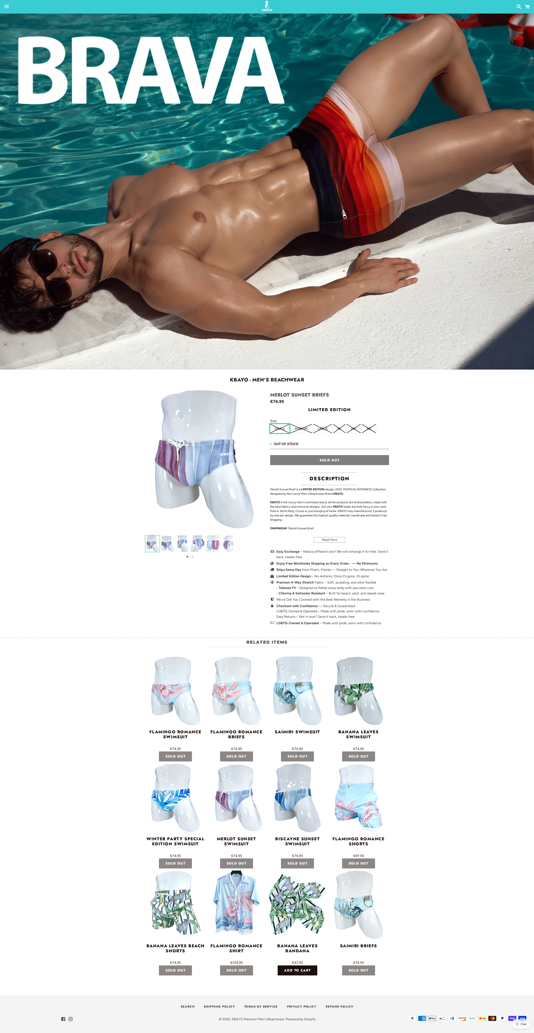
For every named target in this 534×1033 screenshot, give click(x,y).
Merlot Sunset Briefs (299, 395)
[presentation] (141, 547)
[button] (187, 557)
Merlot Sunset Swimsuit (236, 842)
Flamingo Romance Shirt (236, 949)
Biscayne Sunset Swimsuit (297, 842)
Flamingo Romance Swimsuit (175, 735)
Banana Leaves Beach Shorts (175, 949)
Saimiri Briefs (358, 946)
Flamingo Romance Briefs (236, 735)
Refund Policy (339, 1006)
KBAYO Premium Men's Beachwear (258, 1019)
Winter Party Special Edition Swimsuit (175, 842)
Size (273, 421)
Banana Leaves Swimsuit (358, 735)
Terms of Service (261, 1006)
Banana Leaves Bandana (297, 949)
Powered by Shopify (300, 1019)
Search (188, 1006)
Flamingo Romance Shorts (358, 842)
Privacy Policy (302, 1006)
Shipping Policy (219, 1006)
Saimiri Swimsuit (297, 732)
